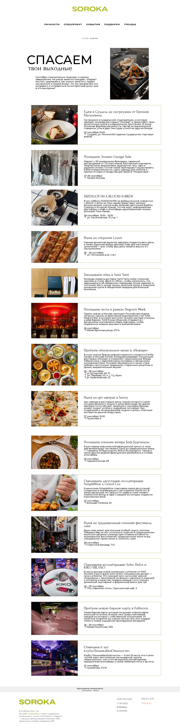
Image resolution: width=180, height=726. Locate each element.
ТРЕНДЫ (130, 24)
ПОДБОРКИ (112, 24)
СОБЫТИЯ (93, 24)
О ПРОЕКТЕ (122, 703)
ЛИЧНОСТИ (52, 24)
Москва (85, 38)
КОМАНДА (122, 707)
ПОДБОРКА (94, 38)
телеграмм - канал (90, 690)
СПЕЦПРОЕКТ (73, 24)
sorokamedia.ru (34, 714)
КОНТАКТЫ (122, 711)
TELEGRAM (146, 703)
